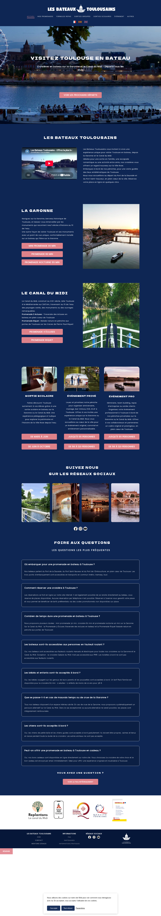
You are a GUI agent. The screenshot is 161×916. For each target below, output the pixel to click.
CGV (39, 837)
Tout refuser (68, 908)
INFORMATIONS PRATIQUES (69, 843)
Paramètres (80, 908)
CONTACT (39, 840)
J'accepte (53, 908)
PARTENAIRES (69, 840)
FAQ (69, 837)
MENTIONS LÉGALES (39, 844)
